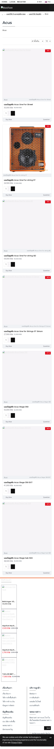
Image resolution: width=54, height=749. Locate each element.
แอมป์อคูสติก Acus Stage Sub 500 (18, 558)
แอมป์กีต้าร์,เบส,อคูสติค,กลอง (15, 14)
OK (50, 737)
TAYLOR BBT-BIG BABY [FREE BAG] (9, 674)
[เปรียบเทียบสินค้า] (49, 113)
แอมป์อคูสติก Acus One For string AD (20, 256)
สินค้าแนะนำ (6, 580)
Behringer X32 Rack (9, 601)
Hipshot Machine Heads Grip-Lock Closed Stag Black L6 (9, 626)
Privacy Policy (16, 743)
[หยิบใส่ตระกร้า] (3, 606)
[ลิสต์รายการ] (6, 41)
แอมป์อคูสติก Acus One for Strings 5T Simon (23, 331)
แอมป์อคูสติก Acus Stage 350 (16, 407)
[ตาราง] (3, 41)
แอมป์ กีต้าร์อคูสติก (35, 14)
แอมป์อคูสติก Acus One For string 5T (20, 180)
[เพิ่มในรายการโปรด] (45, 113)
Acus (5, 99)
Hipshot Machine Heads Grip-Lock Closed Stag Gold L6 (9, 650)
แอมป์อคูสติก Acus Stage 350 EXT (18, 482)
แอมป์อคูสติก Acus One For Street (18, 104)
